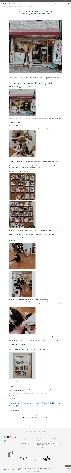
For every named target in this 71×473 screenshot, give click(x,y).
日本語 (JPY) (21, 468)
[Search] (63, 4)
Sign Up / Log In (39, 437)
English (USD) (26, 468)
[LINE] (5, 441)
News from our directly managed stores (60, 441)
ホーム (4, 6)
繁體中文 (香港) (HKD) (48, 468)
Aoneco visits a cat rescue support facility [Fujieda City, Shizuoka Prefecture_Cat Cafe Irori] (28, 400)
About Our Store (54, 3)
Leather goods (33, 3)
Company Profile (39, 438)
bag (27, 3)
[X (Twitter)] (8, 437)
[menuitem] (16, 4)
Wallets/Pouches (22, 3)
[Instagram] (11, 437)
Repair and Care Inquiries (40, 447)
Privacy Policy (38, 446)
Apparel (48, 3)
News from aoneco (9, 6)
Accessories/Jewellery (41, 3)
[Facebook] (5, 437)
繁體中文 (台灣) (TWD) (40, 468)
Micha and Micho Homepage (14, 125)
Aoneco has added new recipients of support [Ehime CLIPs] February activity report (34, 404)
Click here (11, 386)
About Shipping (39, 441)
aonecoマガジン (56, 443)
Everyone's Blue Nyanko (57, 440)
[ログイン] (65, 4)
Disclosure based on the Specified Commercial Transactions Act (42, 444)
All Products (16, 3)
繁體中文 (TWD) (32, 468)
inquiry (37, 440)
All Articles (54, 437)
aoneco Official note (56, 444)
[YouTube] (15, 437)
